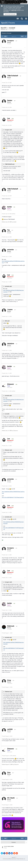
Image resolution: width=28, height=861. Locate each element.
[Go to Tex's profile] (4, 231)
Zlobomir (10, 384)
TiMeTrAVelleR (12, 75)
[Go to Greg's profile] (4, 681)
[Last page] (26, 36)
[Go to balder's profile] (4, 208)
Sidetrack (10, 626)
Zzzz (8, 772)
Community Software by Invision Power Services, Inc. (14, 858)
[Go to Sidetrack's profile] (4, 627)
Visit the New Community (10, 14)
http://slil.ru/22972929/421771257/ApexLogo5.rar (13, 497)
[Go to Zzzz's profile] (4, 773)
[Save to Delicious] (12, 853)
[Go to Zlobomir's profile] (4, 385)
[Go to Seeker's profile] (4, 101)
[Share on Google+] (7, 853)
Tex (8, 230)
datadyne (10, 343)
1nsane (10, 309)
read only (13, 10)
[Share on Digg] (9, 853)
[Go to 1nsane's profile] (4, 310)
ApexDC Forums (8, 22)
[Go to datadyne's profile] (4, 344)
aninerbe (10, 249)
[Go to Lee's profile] (4, 119)
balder (9, 207)
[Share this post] (24, 47)
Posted (7, 47)
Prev (5, 36)
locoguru (10, 40)
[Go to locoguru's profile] (4, 42)
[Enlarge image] (13, 824)
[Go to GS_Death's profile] (4, 799)
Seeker (9, 100)
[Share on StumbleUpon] (17, 853)
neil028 (10, 729)
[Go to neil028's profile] (4, 730)
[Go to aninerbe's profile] (4, 251)
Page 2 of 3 (14, 36)
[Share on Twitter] (2, 853)
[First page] (2, 36)
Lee (6, 29)
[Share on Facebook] (4, 853)
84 (13, 118)
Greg (9, 680)
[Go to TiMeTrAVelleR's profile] (4, 77)
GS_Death (11, 798)
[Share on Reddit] (14, 853)
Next (22, 36)
